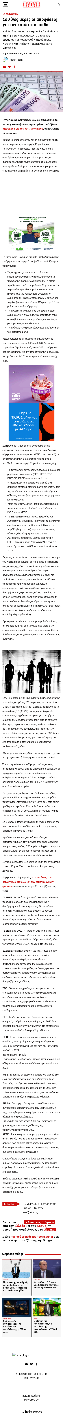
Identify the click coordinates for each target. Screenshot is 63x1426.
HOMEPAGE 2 (31, 1203)
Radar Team (16, 59)
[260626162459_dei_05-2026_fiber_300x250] (31, 422)
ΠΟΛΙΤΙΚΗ (37, 1279)
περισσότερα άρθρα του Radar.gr (32, 1236)
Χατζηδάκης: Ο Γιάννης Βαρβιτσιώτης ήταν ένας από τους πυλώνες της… (46, 1285)
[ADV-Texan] (31, 233)
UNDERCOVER (7, 1318)
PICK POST (6, 1279)
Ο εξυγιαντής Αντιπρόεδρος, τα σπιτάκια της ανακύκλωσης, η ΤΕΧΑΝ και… (14, 1326)
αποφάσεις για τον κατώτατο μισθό (22, 128)
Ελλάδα (20, 1226)
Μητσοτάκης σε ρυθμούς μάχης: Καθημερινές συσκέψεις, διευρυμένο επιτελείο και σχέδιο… (15, 1286)
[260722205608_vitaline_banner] (31, 384)
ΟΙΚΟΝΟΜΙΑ (10, 13)
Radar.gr (50, 1229)
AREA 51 (36, 1318)
